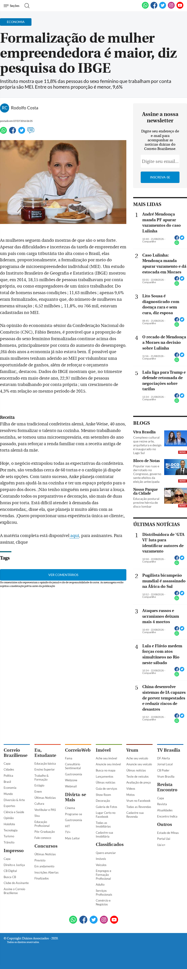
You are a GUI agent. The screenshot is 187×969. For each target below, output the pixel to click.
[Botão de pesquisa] (25, 5)
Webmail (71, 786)
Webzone (71, 780)
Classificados (110, 844)
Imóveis (101, 859)
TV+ (68, 832)
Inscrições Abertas (46, 872)
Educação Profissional (41, 824)
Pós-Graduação (44, 831)
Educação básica (45, 763)
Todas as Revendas (138, 807)
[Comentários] (30, 132)
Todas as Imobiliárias (103, 824)
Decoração (103, 800)
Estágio (39, 785)
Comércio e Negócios (103, 902)
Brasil (7, 782)
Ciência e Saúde (14, 812)
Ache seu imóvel (106, 758)
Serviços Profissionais (104, 892)
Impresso (14, 850)
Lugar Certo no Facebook (105, 814)
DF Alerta (163, 758)
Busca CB (10, 877)
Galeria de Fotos (106, 807)
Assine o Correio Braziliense (14, 891)
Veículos (101, 865)
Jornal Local (165, 764)
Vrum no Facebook (138, 800)
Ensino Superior (44, 769)
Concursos (45, 846)
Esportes (9, 806)
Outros (164, 824)
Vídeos (130, 788)
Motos (130, 795)
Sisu (37, 815)
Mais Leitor (72, 838)
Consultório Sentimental (73, 766)
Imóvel (103, 750)
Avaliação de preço (138, 782)
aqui (74, 535)
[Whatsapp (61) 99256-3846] (145, 8)
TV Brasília (168, 750)
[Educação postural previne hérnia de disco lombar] (175, 496)
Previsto (39, 860)
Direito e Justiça (14, 865)
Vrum (132, 750)
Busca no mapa (105, 770)
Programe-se (73, 814)
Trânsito (9, 842)
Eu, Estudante (45, 753)
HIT (67, 826)
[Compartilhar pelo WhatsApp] (176, 244)
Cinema (70, 808)
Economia (10, 787)
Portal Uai (163, 838)
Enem (38, 791)
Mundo (8, 794)
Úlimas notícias (105, 782)
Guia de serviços (106, 788)
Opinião (9, 818)
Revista (162, 804)
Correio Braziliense (15, 753)
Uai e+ (161, 845)
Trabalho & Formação (41, 777)
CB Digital (10, 871)
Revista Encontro (167, 787)
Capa (7, 763)
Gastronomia (73, 774)
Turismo (9, 836)
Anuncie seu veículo (139, 764)
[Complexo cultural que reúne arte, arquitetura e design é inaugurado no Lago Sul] (175, 438)
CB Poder (163, 770)
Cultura (39, 803)
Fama (68, 758)
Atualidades (165, 810)
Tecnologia (11, 830)
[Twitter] (21, 132)
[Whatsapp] (3, 132)
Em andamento (44, 866)
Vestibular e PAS (45, 810)
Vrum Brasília (165, 776)
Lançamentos (104, 776)
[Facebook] (154, 8)
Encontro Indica (167, 816)
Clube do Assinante (16, 883)
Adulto (100, 884)
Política (8, 775)
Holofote (9, 824)
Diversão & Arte (14, 800)
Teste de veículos (137, 776)
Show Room (103, 795)
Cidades (9, 769)
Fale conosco (42, 838)
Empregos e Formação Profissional (103, 874)
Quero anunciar (106, 853)
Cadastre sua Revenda (135, 814)
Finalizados (41, 878)
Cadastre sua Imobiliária (104, 834)
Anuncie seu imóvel (108, 764)
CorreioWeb (78, 750)
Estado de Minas (168, 833)
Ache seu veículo (137, 758)
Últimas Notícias (45, 797)
